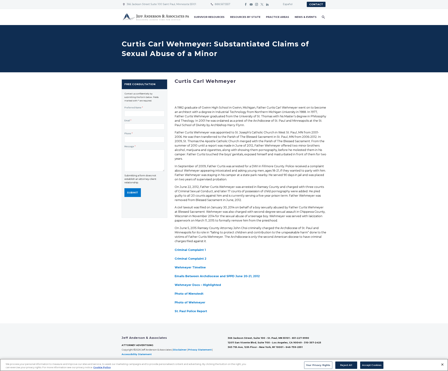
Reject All (346, 365)
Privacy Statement (200, 349)
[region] (224, 365)
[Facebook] (245, 4)
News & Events (306, 17)
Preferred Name (133, 107)
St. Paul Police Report (191, 311)
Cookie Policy (102, 367)
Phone (128, 133)
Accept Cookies (372, 365)
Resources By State (245, 17)
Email (127, 120)
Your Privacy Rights (318, 365)
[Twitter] (262, 4)
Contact (316, 4)
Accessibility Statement (137, 354)
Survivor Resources (209, 17)
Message (130, 146)
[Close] (442, 364)
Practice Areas (277, 17)
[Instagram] (256, 4)
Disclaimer (180, 349)
